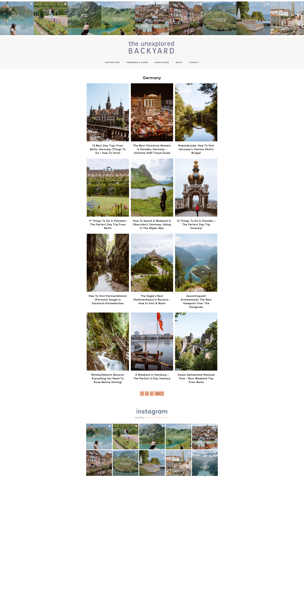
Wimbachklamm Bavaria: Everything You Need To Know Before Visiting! (107, 378)
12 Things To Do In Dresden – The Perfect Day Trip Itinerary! (196, 224)
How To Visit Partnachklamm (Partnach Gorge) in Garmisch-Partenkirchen (108, 299)
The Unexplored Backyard (152, 48)
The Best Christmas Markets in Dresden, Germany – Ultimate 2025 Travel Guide (152, 149)
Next (159, 393)
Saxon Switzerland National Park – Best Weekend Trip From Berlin (196, 378)
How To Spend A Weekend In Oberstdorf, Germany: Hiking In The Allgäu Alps (152, 224)
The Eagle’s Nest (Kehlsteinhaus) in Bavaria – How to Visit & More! (151, 299)
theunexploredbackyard (156, 418)
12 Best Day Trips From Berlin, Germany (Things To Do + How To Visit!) (108, 149)
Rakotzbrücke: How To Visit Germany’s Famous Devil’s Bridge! (196, 149)
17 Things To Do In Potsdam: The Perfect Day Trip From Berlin (108, 224)
